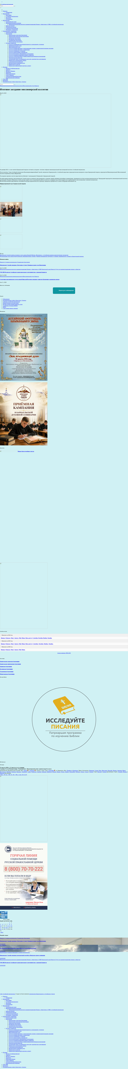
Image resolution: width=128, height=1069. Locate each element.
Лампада (8, 69)
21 (8, 927)
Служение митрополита (12, 16)
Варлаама (91, 770)
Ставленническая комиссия (16, 61)
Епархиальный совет (11, 32)
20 (6, 927)
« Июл (1, 932)
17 (0, 927)
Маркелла (49, 771)
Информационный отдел (15, 45)
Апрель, (16, 638)
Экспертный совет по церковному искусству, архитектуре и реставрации (27, 59)
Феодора (78, 771)
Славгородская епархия (12, 28)
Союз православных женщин (10, 308)
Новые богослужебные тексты (26, 451)
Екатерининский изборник (13, 77)
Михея (123, 770)
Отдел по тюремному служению (17, 51)
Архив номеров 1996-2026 (64, 653)
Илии (100, 770)
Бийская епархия (10, 25)
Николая (2, 773)
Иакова (58, 771)
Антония (119, 770)
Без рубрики (3, 945)
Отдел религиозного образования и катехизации (21, 53)
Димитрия (24, 771)
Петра (62, 771)
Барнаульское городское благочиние (18, 35)
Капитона (75, 770)
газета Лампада (10, 75)
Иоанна (115, 770)
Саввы (29, 771)
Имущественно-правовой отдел (17, 63)
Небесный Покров (10, 73)
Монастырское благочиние (16, 41)
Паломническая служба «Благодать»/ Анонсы (14, 81)
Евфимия (13, 771)
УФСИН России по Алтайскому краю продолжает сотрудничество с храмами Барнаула (23, 272)
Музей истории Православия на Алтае (12, 304)
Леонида (120, 771)
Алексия (91, 771)
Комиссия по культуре (14, 64)
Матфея (9, 771)
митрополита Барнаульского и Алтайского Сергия (42, 994)
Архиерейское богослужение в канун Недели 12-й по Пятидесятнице (18, 948)
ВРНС (4, 307)
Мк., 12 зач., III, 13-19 (21, 774)
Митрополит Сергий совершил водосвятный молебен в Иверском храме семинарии (22, 955)
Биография (8, 15)
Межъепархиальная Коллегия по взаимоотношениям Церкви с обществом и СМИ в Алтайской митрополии (36, 24)
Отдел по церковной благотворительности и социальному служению (26, 44)
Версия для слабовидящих (66, 290)
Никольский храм (46, 269)
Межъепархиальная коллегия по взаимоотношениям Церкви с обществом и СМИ (21, 269)
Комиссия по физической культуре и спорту (20, 65)
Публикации (9, 19)
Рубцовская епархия (11, 27)
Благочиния (9, 33)
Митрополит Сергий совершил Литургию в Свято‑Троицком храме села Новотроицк (23, 265)
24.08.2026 (2, 944)
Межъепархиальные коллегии (13, 23)
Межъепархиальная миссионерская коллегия (11, 85)
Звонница (8, 72)
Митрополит (6, 13)
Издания (5, 67)
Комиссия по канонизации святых (17, 60)
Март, (12, 638)
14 (8, 926)
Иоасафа (110, 770)
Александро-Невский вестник (13, 76)
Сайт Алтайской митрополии (7, 994)
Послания (8, 17)
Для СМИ (5, 79)
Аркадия (39, 771)
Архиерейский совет (11, 21)
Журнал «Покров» (10, 71)
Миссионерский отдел (14, 47)
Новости (5, 11)
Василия (99, 771)
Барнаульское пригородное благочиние (19, 36)
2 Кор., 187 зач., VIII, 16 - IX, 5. (8, 774)
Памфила (69, 770)
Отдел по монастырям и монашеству (18, 52)
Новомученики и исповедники (11, 303)
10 (0, 926)
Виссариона (3, 771)
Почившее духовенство (12, 29)
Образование (6, 299)
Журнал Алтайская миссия (12, 68)
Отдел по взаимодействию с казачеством (19, 49)
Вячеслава (104, 770)
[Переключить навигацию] (0, 7)
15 (9, 926)
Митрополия (6, 20)
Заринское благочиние (14, 37)
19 (4, 927)
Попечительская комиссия (15, 57)
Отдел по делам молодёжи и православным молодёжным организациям (27, 56)
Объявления (9, 12)
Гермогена (33, 771)
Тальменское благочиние (15, 40)
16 (11, 926)
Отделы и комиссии (11, 43)
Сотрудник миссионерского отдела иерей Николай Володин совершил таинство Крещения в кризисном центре (29, 279)
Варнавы (19, 771)
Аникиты (32, 770)
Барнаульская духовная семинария (9, 952)
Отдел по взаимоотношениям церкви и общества (21, 55)
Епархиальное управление (9, 31)
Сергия (96, 770)
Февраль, (8, 638)
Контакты (5, 80)
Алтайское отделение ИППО (10, 305)
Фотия (25, 770)
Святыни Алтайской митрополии (11, 301)
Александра (51, 770)
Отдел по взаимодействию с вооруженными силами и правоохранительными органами (31, 48)
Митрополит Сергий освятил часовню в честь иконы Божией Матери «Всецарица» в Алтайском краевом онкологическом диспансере (34, 255)
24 (0, 929)
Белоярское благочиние (15, 39)
